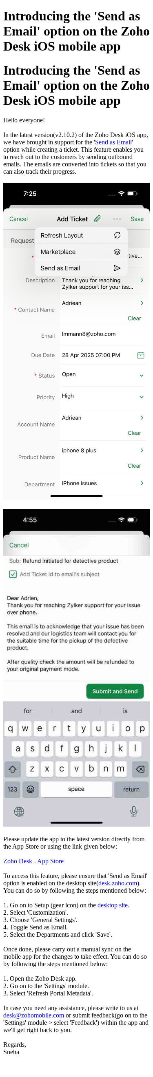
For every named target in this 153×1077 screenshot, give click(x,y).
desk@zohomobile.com (33, 1015)
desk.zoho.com (117, 883)
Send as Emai (112, 142)
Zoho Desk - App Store (33, 861)
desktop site (113, 905)
